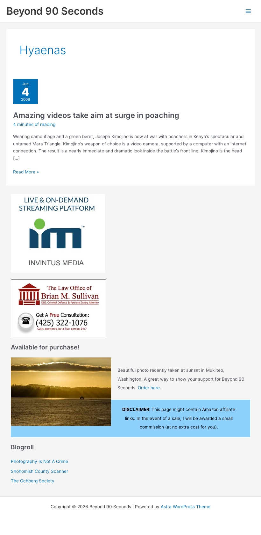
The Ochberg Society (32, 480)
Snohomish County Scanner (39, 471)
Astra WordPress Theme (185, 506)
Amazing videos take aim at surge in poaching (96, 115)
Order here (149, 387)
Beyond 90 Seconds (55, 11)
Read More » (26, 172)
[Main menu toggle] (248, 11)
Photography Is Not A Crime (39, 461)
